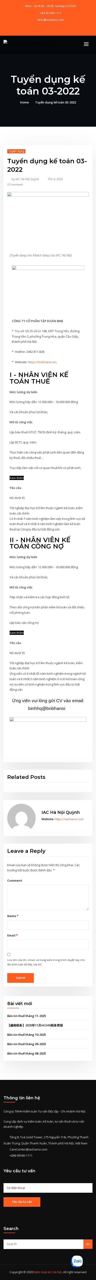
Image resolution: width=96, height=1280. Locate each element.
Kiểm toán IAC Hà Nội (48, 1272)
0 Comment (15, 185)
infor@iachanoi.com (50, 20)
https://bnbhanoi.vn (42, 362)
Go (88, 1244)
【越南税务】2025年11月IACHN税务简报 (35, 1025)
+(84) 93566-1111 (21, 1155)
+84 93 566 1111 (51, 13)
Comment (14, 880)
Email (12, 935)
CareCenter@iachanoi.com (28, 1149)
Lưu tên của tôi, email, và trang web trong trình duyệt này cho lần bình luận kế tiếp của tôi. (46, 962)
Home (24, 102)
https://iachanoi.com (69, 819)
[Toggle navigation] (86, 44)
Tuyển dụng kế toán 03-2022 (55, 102)
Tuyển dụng (16, 151)
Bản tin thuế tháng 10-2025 (26, 1034)
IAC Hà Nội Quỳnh (25, 179)
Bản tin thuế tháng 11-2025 (26, 1016)
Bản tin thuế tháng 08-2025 (26, 1053)
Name (12, 916)
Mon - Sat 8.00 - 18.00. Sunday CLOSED (50, 6)
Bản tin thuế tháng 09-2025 (26, 1044)
